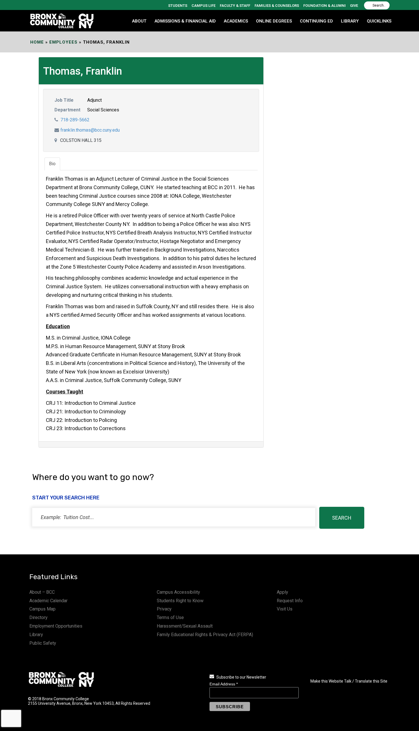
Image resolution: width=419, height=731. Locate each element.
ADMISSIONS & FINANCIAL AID (185, 21)
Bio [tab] (52, 163)
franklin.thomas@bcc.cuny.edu (90, 130)
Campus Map (42, 609)
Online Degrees (274, 21)
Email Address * (224, 684)
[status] (173, 517)
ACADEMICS (236, 21)
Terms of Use (170, 617)
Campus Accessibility (178, 592)
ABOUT (139, 21)
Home (37, 42)
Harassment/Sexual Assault (185, 626)
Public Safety (42, 643)
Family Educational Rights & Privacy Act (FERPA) (205, 634)
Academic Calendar (48, 600)
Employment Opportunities (55, 626)
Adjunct (94, 100)
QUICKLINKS (379, 21)
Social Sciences (103, 110)
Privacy (164, 609)
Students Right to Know (180, 600)
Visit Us (284, 609)
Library (36, 634)
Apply (282, 592)
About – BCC (42, 592)
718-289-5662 (75, 119)
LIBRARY (350, 21)
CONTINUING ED (316, 21)
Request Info (290, 600)
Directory (38, 617)
